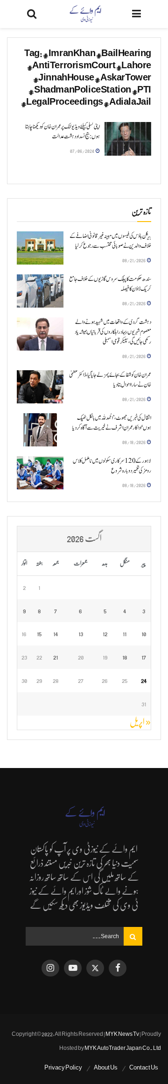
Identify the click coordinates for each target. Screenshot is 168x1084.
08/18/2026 (134, 442)
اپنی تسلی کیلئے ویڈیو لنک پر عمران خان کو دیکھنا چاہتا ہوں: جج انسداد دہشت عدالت (62, 132)
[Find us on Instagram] (50, 968)
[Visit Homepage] (84, 14)
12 (105, 633)
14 (55, 633)
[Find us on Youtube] (73, 968)
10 (143, 633)
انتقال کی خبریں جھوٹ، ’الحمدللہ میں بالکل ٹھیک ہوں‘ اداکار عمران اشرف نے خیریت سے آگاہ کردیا (111, 423)
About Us (106, 1067)
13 (80, 633)
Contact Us (143, 1067)
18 (124, 657)
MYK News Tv (122, 1034)
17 (143, 657)
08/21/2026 (134, 260)
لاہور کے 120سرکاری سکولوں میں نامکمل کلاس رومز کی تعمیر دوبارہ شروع (112, 466)
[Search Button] (31, 14)
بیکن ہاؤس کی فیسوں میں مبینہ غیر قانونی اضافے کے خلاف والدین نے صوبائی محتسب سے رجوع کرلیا (110, 241)
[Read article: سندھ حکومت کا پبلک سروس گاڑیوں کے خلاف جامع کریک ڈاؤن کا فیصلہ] (40, 291)
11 (124, 633)
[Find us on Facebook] (117, 968)
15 (39, 633)
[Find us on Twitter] (95, 968)
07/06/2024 (82, 151)
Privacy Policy (63, 1067)
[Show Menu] (136, 14)
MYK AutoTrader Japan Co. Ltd (122, 1048)
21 (55, 657)
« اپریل (140, 722)
